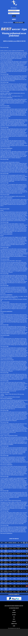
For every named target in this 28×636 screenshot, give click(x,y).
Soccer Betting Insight (14, 608)
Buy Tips (14, 614)
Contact (14, 621)
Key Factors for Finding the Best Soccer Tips (14, 605)
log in (16, 22)
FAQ (14, 617)
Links (14, 625)
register (21, 22)
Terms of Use (14, 623)
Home (14, 610)
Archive (14, 612)
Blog (14, 619)
